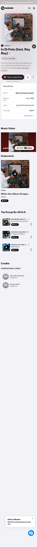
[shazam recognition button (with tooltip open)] (31, 533)
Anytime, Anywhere (18, 232)
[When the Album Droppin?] (15, 181)
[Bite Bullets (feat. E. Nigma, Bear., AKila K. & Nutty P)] (6, 222)
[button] (35, 2)
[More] (31, 224)
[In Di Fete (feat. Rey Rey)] (34, 46)
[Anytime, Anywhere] (6, 235)
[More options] (33, 77)
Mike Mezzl (15, 247)
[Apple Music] (4, 201)
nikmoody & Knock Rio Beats (21, 221)
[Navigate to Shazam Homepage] (7, 8)
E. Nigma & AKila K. (18, 234)
